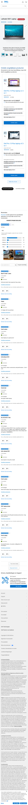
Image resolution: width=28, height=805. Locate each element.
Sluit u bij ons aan (5, 599)
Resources (3, 621)
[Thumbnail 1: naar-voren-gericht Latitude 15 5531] (3, 55)
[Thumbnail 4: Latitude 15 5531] (15, 55)
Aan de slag (18, 586)
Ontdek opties (14, 122)
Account (3, 593)
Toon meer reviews (14, 563)
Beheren (2, 803)
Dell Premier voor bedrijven (7, 630)
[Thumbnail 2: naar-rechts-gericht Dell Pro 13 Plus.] (5, 84)
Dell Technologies (5, 626)
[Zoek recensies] (15, 265)
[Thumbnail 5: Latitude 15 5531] (19, 55)
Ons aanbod (4, 611)
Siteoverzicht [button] (4, 603)
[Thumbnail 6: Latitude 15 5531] (23, 55)
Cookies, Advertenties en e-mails (8, 648)
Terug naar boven (13, 568)
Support (3, 596)
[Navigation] (2, 2)
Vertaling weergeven (5, 284)
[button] (22, 2)
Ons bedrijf (3, 614)
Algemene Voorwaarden (7, 638)
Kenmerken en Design (20, 188)
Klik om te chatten (18, 726)
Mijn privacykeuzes (6, 645)
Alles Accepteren (23, 803)
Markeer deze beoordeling (6, 293)
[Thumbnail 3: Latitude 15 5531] (11, 55)
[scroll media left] (2, 255)
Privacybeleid (4, 642)
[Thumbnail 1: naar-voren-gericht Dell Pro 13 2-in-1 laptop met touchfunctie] (5, 133)
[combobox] (14, 6)
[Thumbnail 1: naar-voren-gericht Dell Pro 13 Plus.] (5, 80)
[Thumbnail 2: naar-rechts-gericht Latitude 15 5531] (7, 55)
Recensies (3, 214)
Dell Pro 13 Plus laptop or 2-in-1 (14, 92)
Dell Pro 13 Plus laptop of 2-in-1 (14, 145)
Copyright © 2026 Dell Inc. (7, 635)
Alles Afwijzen (16, 803)
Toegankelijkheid (5, 655)
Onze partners (4, 618)
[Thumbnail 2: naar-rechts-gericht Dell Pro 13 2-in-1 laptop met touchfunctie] (5, 136)
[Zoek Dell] (25, 6)
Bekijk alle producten (13, 181)
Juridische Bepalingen (6, 651)
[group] (14, 35)
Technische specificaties (8, 188)
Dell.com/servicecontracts (6, 689)
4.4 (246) (10, 22)
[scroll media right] (26, 255)
